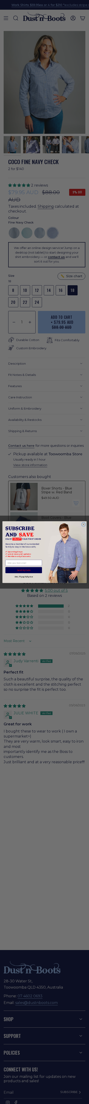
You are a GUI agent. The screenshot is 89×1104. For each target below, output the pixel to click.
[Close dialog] (83, 524)
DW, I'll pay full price (24, 576)
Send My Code (23, 570)
